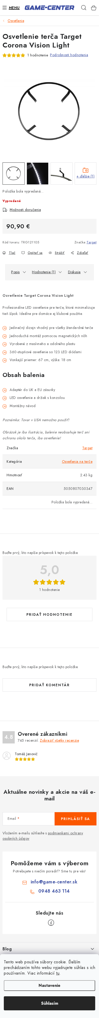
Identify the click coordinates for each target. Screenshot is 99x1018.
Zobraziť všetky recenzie (59, 740)
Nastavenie (49, 985)
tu (57, 973)
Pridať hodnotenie (49, 614)
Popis (15, 272)
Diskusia (74, 272)
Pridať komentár (49, 685)
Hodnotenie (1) (44, 272)
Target (91, 242)
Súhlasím (49, 1003)
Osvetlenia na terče (77, 461)
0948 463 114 (54, 891)
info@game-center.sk (54, 882)
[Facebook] (51, 923)
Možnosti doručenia (25, 209)
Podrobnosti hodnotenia (69, 54)
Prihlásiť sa (75, 818)
